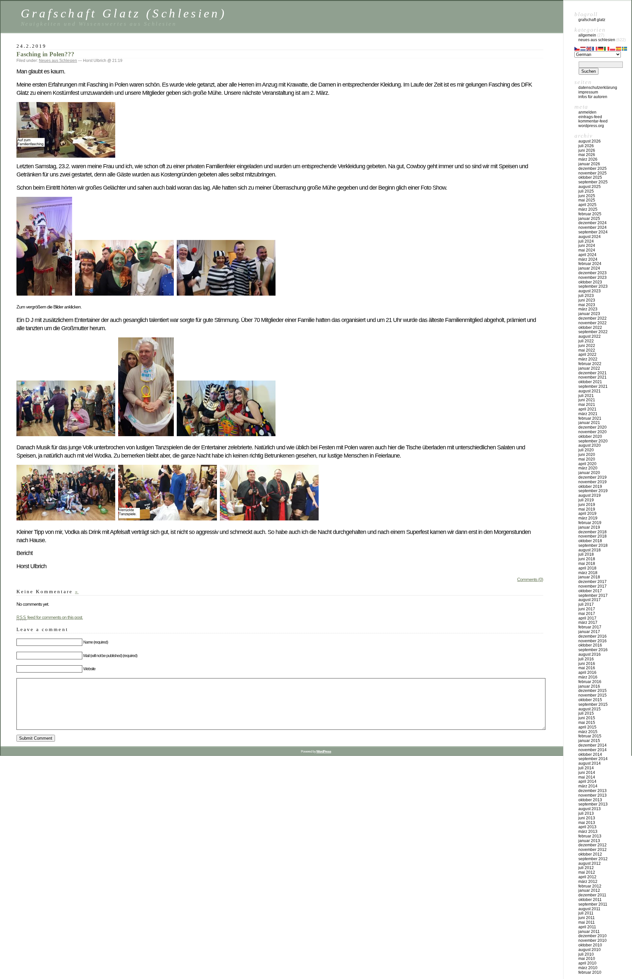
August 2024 (589, 236)
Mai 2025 (586, 200)
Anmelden (587, 112)
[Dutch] (583, 48)
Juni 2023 (586, 300)
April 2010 (587, 963)
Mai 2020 (586, 459)
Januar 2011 (589, 931)
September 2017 (593, 595)
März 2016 (587, 677)
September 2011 (592, 904)
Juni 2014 (586, 772)
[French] (595, 48)
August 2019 (589, 495)
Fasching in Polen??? (45, 54)
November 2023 (592, 277)
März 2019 (587, 518)
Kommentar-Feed (593, 121)
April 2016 (587, 672)
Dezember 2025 (592, 168)
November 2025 (592, 173)
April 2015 (587, 727)
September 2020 (593, 441)
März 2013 (587, 831)
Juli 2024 (586, 241)
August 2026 (589, 141)
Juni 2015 (586, 718)
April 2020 (587, 464)
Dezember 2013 (592, 790)
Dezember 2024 (592, 223)
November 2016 (592, 641)
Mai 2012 (586, 872)
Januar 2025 (589, 218)
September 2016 (593, 650)
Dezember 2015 (592, 690)
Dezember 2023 (592, 273)
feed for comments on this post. (49, 617)
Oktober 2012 (590, 854)
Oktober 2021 (590, 382)
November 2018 (592, 536)
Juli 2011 (585, 913)
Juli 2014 (586, 768)
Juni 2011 (586, 917)
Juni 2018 (586, 559)
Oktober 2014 (590, 754)
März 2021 (587, 413)
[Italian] (607, 48)
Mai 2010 (586, 958)
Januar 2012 (589, 890)
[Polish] (613, 48)
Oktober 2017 (590, 591)
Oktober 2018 (590, 541)
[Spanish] (619, 48)
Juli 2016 (586, 659)
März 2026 (587, 159)
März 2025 (587, 209)
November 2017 (592, 586)
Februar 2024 (589, 263)
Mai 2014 (586, 777)
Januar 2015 (589, 740)
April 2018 (587, 568)
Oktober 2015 (590, 700)
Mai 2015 (586, 722)
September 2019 (593, 491)
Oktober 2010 (590, 945)
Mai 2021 (586, 404)
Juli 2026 (586, 146)
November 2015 (592, 695)
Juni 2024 (586, 245)
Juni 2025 (586, 196)
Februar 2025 (589, 214)
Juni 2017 (586, 609)
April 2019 (587, 513)
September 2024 (593, 232)
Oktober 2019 (590, 486)
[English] (589, 48)
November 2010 (592, 940)
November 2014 (592, 750)
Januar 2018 (589, 577)
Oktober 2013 (590, 800)
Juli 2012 (586, 867)
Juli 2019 (586, 500)
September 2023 (593, 286)
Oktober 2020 (590, 436)
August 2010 (589, 949)
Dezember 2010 (592, 936)
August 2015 (589, 709)
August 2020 (589, 445)
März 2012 (587, 881)
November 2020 (592, 432)
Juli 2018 (586, 554)
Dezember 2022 (592, 318)
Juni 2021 (586, 400)
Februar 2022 (589, 363)
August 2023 (589, 291)
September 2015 (593, 704)
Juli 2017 (586, 604)
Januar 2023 (589, 313)
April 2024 (587, 254)
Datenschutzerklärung (597, 87)
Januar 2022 (589, 368)
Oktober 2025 (590, 177)
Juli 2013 (586, 813)
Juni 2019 (586, 504)
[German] (601, 48)
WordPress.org (591, 125)
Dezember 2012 (592, 845)
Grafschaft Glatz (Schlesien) (123, 13)
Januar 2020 (589, 472)
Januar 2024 (589, 268)
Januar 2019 (589, 527)
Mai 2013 (586, 822)
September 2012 (593, 859)
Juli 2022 (586, 341)
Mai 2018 (586, 563)
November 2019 (592, 482)
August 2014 (589, 763)
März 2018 (587, 572)
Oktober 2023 (590, 282)
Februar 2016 (589, 681)
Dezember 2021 (592, 373)
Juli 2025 (586, 191)
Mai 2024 (586, 250)
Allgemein (587, 35)
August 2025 (589, 186)
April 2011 (587, 927)
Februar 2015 (589, 736)
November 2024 (592, 227)
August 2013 (589, 809)
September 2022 (593, 332)
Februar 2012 (589, 886)
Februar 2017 (589, 627)
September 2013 (593, 804)
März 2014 (587, 786)
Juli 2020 (586, 450)
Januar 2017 (589, 631)
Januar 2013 (589, 840)
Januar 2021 (589, 422)
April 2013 (587, 827)
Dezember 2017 (592, 581)
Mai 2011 (586, 922)
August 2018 (589, 550)
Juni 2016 (586, 663)
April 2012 (587, 877)
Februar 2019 (589, 522)
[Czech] (577, 48)
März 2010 (587, 968)
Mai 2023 (586, 305)
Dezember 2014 (592, 745)
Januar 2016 (589, 686)
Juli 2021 (586, 395)
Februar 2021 (589, 418)
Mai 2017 (586, 613)
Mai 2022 (586, 350)
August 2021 (589, 391)
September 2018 (593, 545)
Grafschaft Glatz (591, 19)
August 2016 (589, 654)
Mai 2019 (586, 509)
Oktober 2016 (590, 645)
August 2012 (589, 863)
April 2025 (587, 204)
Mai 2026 (586, 154)
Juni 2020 (586, 454)
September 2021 (593, 386)
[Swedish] (625, 48)
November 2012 (592, 849)
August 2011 (589, 909)
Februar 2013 (589, 836)
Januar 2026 (589, 164)
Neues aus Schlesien (58, 60)
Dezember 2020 (592, 427)
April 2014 (587, 781)
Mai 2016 (586, 668)
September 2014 (593, 758)
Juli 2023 (586, 295)
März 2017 (587, 622)
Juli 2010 (586, 954)
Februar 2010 (589, 972)
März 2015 (587, 731)
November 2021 (592, 377)
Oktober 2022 (590, 327)
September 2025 (593, 182)
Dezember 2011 (592, 895)
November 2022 (592, 323)
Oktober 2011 (590, 899)
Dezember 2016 (592, 636)
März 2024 (587, 259)
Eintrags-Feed (590, 117)
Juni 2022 (586, 345)
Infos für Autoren (592, 96)
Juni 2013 (586, 818)
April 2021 (587, 409)
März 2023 (587, 309)
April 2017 (587, 618)
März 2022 (587, 359)
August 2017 (589, 599)
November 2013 (592, 795)
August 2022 (589, 336)
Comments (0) (530, 579)
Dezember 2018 (592, 532)
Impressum (588, 92)
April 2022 (587, 354)
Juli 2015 (586, 713)
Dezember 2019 (592, 477)
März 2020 (587, 468)
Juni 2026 (586, 150)
